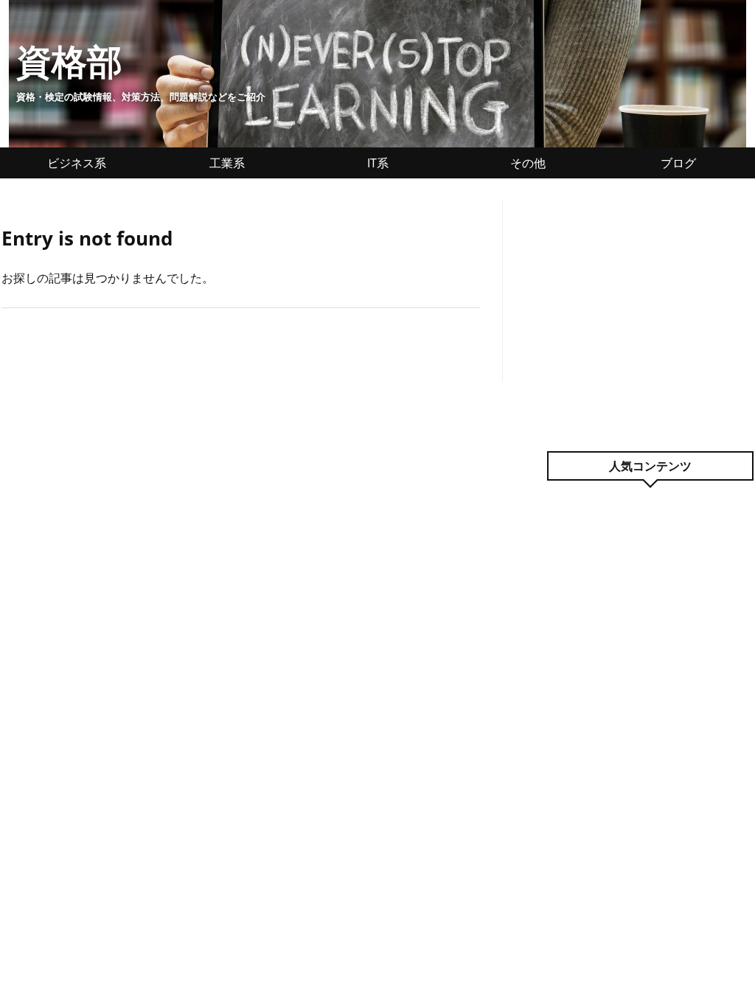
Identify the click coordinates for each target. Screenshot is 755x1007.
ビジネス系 (76, 163)
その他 (528, 163)
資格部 (69, 61)
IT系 (378, 163)
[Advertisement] (650, 293)
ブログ (678, 163)
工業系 (227, 163)
